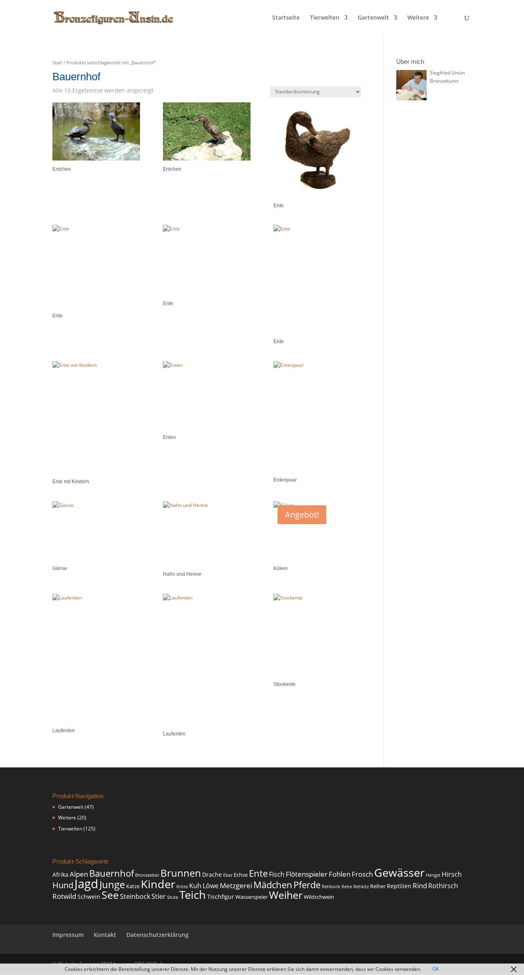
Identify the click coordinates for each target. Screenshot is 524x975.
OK (435, 969)
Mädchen (272, 884)
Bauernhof (111, 873)
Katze (133, 886)
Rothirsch (443, 885)
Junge (112, 884)
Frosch (362, 874)
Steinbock (135, 896)
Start (57, 62)
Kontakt (105, 935)
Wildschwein (319, 897)
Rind (420, 885)
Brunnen (180, 873)
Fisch (277, 874)
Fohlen (339, 874)
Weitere (418, 18)
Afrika (60, 874)
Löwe (211, 885)
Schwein (88, 896)
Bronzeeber (147, 875)
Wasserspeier (251, 897)
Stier (158, 896)
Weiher (286, 895)
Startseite (286, 18)
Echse (241, 874)
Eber (228, 875)
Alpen (79, 874)
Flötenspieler (307, 874)
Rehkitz (361, 886)
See (110, 895)
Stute (172, 897)
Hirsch (452, 874)
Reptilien (399, 886)
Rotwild (64, 896)
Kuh (195, 885)
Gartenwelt (373, 18)
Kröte (182, 886)
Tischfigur (220, 896)
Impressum (68, 935)
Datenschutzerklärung (157, 935)
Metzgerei (236, 885)
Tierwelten (324, 18)
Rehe (346, 886)
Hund (62, 885)
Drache (212, 874)
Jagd (86, 883)
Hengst (433, 875)
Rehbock (331, 886)
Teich (192, 894)
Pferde (307, 885)
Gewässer (399, 872)
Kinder (158, 883)
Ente (258, 873)
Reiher (378, 886)
